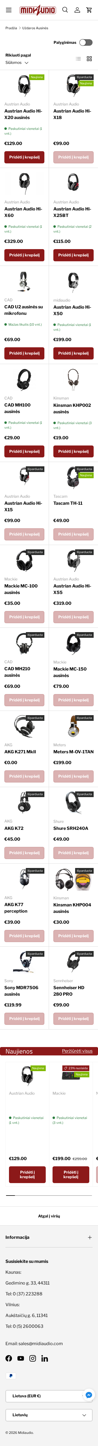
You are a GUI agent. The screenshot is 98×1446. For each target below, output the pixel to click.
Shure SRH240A (70, 828)
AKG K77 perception (15, 908)
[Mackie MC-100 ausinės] (24, 560)
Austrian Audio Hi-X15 (23, 506)
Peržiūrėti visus (77, 1051)
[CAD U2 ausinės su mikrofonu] (24, 281)
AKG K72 (13, 828)
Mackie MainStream (66, 1103)
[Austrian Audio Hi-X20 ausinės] (24, 85)
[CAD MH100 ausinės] (24, 379)
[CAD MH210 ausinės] (24, 643)
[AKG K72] (24, 802)
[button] (89, 10)
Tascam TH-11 (67, 503)
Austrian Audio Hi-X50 (72, 310)
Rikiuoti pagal (18, 55)
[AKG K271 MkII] (24, 726)
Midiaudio (25, 1433)
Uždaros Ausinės (35, 28)
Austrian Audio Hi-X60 (23, 212)
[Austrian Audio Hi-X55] (73, 560)
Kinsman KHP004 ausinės (72, 908)
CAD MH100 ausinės (17, 408)
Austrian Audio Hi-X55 (72, 589)
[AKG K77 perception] (24, 879)
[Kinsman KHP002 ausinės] (73, 379)
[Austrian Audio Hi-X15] (24, 477)
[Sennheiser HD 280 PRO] (73, 962)
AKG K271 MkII (20, 751)
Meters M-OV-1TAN (73, 751)
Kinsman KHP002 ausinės (72, 408)
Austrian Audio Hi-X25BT (72, 212)
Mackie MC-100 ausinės (21, 589)
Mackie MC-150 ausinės (70, 672)
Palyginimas (65, 42)
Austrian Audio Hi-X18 (72, 114)
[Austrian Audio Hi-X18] (73, 85)
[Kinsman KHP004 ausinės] (73, 879)
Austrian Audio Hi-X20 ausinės (23, 114)
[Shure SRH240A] (73, 802)
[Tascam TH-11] (73, 477)
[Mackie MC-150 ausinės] (73, 643)
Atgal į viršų (49, 1216)
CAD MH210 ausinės (17, 672)
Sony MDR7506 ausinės (21, 991)
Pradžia (11, 28)
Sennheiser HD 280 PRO (68, 991)
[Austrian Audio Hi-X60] (24, 183)
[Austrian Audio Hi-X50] (73, 281)
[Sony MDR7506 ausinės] (24, 962)
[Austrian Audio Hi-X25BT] (73, 183)
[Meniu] (9, 10)
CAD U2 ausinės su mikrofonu (23, 310)
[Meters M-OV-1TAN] (73, 726)
